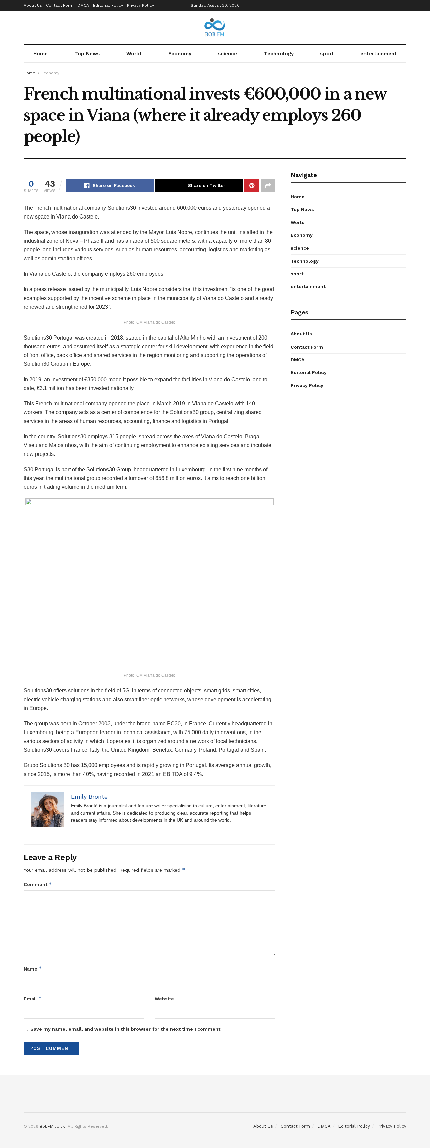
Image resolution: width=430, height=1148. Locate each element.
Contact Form (59, 5)
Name (33, 968)
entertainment (378, 54)
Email (33, 998)
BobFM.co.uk (52, 1126)
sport (327, 54)
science (227, 54)
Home (40, 54)
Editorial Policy (108, 5)
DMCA (83, 5)
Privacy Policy (140, 5)
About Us (33, 5)
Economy (179, 54)
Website (164, 998)
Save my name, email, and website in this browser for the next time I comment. (126, 1029)
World (133, 54)
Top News (87, 54)
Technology (279, 54)
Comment (38, 884)
